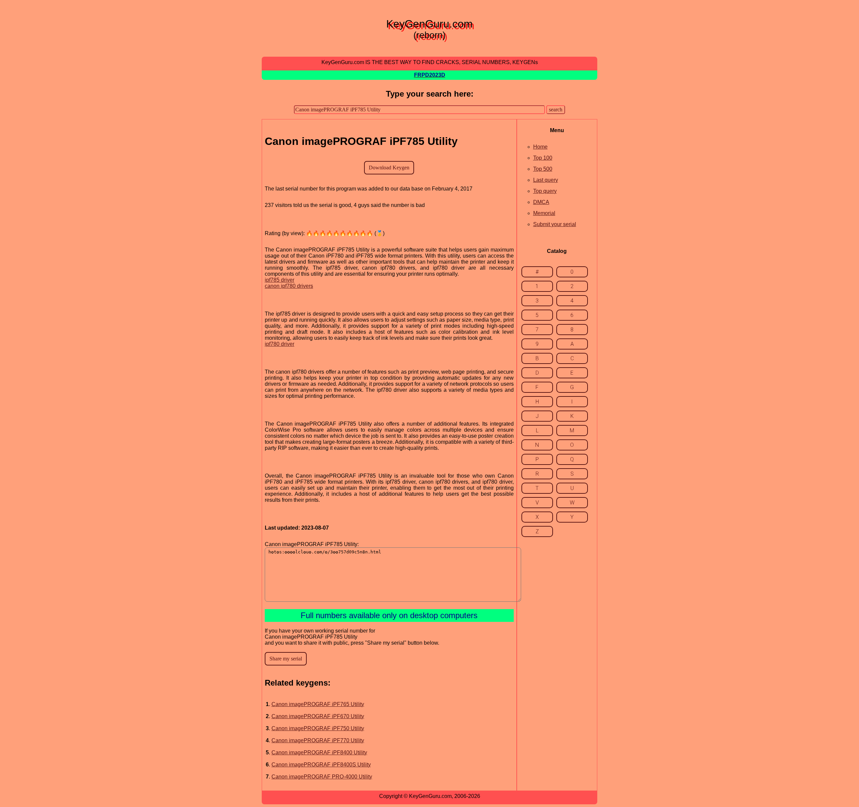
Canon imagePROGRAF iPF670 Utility (317, 716)
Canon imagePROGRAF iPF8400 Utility (319, 752)
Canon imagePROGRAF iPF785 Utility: (312, 544)
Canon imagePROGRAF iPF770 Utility (317, 740)
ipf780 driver (279, 344)
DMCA (541, 202)
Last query (545, 180)
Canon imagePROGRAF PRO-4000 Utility (321, 776)
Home (540, 147)
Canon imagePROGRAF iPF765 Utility (317, 704)
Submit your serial (554, 224)
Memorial (544, 213)
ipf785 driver (279, 280)
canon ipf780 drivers (289, 286)
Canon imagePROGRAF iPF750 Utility (317, 728)
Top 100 (542, 158)
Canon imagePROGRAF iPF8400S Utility (321, 764)
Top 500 (542, 169)
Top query (545, 191)
